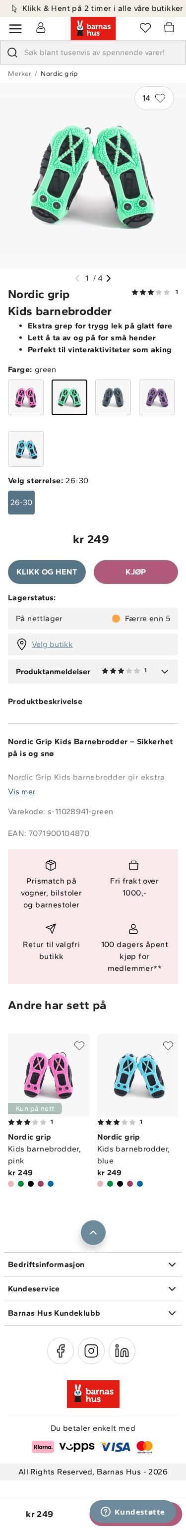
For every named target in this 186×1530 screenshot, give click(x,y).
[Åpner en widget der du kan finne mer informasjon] (133, 1512)
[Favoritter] (145, 27)
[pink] (26, 397)
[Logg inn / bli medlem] (41, 27)
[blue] (26, 449)
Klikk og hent (46, 571)
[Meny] (15, 28)
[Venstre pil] (77, 278)
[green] (69, 397)
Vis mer (22, 791)
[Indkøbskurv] (170, 28)
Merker (19, 73)
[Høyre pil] (109, 278)
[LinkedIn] (122, 1351)
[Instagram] (91, 1351)
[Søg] (12, 52)
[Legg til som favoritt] (79, 1046)
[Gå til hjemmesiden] (93, 29)
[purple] (157, 397)
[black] (113, 397)
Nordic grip (59, 73)
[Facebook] (60, 1351)
